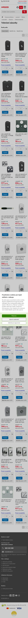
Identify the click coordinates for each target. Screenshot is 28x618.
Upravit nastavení (14, 319)
